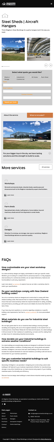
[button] (51, 4)
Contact (4, 424)
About (4, 416)
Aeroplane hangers (16, 421)
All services (46, 167)
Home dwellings (15, 424)
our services (16, 284)
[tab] (14, 115)
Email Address (8, 88)
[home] (9, 3)
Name (5, 82)
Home (3, 413)
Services (4, 419)
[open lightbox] (13, 49)
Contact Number (27, 94)
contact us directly (30, 312)
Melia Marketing (46, 439)
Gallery (4, 427)
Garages (12, 419)
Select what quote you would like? (27, 72)
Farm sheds (14, 416)
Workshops (13, 413)
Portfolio (4, 421)
